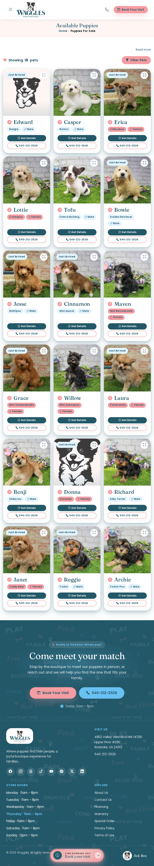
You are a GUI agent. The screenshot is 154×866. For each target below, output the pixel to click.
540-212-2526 (28, 145)
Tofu (70, 209)
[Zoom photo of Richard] (144, 445)
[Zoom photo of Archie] (144, 533)
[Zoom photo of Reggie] (94, 533)
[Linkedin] (82, 771)
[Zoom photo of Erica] (144, 75)
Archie (122, 579)
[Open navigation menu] (10, 9)
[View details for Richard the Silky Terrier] (127, 462)
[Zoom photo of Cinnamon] (94, 257)
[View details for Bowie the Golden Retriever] (127, 180)
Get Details (28, 138)
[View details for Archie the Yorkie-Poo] (127, 549)
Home (63, 31)
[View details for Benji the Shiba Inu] (26, 462)
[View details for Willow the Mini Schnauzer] (77, 368)
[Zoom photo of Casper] (94, 75)
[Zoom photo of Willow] (94, 351)
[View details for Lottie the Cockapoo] (26, 180)
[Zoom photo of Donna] (94, 445)
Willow (72, 398)
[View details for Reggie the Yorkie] (77, 549)
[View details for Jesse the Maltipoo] (26, 274)
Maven (122, 304)
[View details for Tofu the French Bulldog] (77, 180)
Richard (124, 492)
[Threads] (31, 771)
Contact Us (103, 800)
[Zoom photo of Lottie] (44, 163)
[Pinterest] (62, 771)
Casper (72, 122)
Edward (23, 122)
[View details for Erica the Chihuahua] (127, 92)
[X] (72, 771)
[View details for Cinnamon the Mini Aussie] (77, 274)
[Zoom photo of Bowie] (144, 163)
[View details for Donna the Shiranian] (77, 462)
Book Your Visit (56, 692)
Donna (72, 492)
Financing (101, 807)
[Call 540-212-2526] (107, 9)
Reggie (72, 579)
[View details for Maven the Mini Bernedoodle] (127, 274)
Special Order (104, 821)
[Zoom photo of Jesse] (44, 257)
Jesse (20, 304)
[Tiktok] (41, 771)
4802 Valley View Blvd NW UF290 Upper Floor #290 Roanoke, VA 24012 (118, 742)
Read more (143, 50)
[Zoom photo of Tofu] (94, 163)
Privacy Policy (104, 828)
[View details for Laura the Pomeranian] (127, 368)
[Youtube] (51, 771)
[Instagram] (20, 771)
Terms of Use (104, 835)
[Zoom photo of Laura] (144, 351)
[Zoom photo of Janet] (44, 533)
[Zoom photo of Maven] (144, 257)
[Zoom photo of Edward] (44, 75)
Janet (20, 579)
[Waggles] (30, 9)
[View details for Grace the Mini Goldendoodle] (26, 368)
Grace (21, 398)
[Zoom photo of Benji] (44, 445)
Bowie (121, 209)
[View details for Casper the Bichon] (77, 92)
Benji (20, 492)
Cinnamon (77, 304)
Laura (121, 398)
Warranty (101, 814)
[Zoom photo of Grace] (44, 351)
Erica (120, 122)
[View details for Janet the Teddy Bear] (26, 549)
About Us (101, 793)
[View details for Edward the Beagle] (26, 92)
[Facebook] (10, 771)
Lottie (21, 209)
